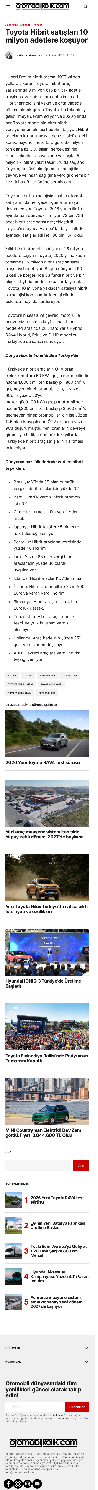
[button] (8, 6)
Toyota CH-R (69, 675)
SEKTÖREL (25, 25)
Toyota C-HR (47, 675)
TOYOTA (27, 675)
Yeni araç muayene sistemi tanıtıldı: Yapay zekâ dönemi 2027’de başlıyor (57, 1302)
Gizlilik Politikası (53, 1415)
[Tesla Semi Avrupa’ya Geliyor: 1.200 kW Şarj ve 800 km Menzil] (13, 1251)
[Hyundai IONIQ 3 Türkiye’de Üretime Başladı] (47, 952)
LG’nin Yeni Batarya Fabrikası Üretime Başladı (58, 1225)
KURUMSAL (13, 1361)
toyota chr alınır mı (21, 684)
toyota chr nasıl (51, 684)
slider (12, 675)
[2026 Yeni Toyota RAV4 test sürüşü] (47, 733)
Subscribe (77, 1407)
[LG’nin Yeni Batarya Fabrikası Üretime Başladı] (13, 1225)
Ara (8, 1151)
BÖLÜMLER (12, 1348)
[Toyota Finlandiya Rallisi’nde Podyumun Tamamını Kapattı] (47, 1026)
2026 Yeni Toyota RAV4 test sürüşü (57, 1200)
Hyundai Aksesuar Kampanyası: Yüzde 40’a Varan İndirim (60, 1276)
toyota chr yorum (19, 693)
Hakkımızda (64, 1418)
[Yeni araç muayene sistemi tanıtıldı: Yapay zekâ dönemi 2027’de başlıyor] (47, 803)
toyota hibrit (47, 693)
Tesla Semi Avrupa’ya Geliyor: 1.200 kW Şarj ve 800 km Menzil (59, 1251)
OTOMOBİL (12, 25)
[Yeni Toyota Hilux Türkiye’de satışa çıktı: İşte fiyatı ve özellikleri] (47, 877)
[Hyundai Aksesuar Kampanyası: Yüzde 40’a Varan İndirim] (13, 1276)
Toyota (38, 25)
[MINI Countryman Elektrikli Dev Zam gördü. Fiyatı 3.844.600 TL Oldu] (47, 1101)
